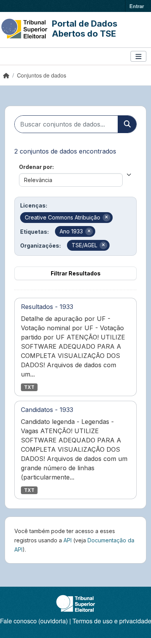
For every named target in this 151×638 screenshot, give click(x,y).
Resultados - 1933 (47, 307)
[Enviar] (127, 124)
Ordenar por (35, 167)
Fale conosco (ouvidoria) (34, 620)
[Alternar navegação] (138, 56)
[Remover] (106, 217)
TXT (29, 387)
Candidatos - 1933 (47, 410)
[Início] (6, 75)
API (67, 540)
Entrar (136, 6)
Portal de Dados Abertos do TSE (84, 29)
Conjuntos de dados (41, 75)
